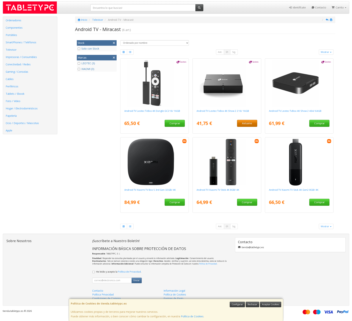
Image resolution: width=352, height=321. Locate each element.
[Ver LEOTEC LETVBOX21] (299, 83)
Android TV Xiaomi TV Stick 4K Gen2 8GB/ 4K (293, 189)
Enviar (136, 280)
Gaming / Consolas (17, 71)
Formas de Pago (173, 298)
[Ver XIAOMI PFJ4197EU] (299, 162)
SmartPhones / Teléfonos (21, 42)
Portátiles (11, 35)
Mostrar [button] (325, 52)
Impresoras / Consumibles (21, 57)
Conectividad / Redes (18, 64)
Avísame (247, 123)
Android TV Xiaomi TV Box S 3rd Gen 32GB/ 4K (150, 189)
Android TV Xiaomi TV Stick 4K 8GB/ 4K (218, 189)
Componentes (14, 27)
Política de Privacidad (208, 263)
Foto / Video (13, 101)
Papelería (11, 115)
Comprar (175, 123)
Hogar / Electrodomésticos (22, 108)
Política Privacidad (103, 294)
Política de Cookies (192, 316)
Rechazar (252, 304)
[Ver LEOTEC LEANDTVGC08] (154, 83)
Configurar (237, 304)
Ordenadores (13, 20)
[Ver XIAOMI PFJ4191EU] (154, 162)
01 (227, 52)
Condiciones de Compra (106, 298)
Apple (9, 130)
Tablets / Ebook (15, 93)
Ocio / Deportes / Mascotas (22, 123)
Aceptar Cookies (270, 304)
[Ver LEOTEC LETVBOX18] (227, 83)
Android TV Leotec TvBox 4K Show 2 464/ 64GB (295, 111)
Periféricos (12, 86)
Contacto (320, 7)
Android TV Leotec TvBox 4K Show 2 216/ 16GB (223, 111)
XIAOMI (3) (87, 69)
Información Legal (174, 290)
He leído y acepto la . (118, 271)
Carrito (339, 7)
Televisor (11, 49)
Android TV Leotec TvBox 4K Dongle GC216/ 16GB (152, 111)
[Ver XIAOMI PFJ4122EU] (227, 162)
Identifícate (299, 7)
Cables (10, 79)
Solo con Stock (90, 48)
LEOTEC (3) (88, 63)
